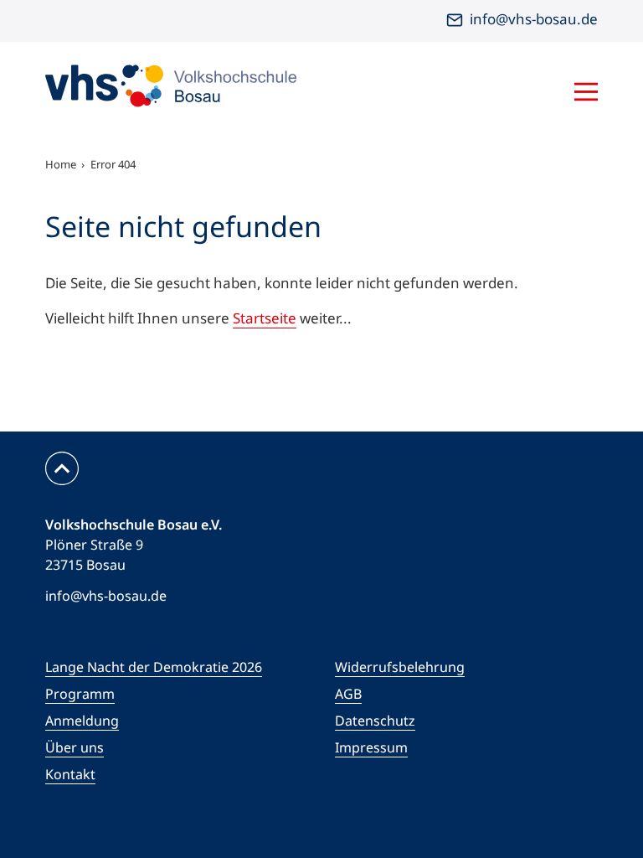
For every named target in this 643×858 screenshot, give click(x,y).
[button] (489, 94)
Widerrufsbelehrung (400, 667)
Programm (80, 694)
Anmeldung (82, 720)
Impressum (371, 747)
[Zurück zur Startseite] (170, 86)
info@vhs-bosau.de (534, 18)
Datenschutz (375, 720)
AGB (348, 694)
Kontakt (70, 774)
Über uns (74, 747)
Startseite (264, 318)
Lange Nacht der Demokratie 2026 (153, 667)
